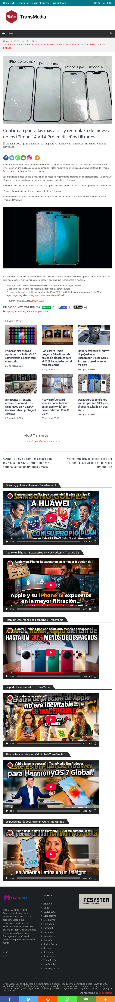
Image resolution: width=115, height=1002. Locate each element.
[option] (43, 3)
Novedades (9, 147)
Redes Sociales (51, 944)
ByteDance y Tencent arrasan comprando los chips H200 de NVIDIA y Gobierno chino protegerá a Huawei (20, 406)
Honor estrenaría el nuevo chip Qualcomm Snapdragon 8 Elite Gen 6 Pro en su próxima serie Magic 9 (93, 357)
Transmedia (32, 143)
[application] (51, 518)
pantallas (43, 311)
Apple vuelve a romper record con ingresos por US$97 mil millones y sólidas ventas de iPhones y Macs (27, 462)
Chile (46, 907)
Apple (10, 311)
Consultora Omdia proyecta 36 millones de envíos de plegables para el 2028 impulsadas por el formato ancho (57, 357)
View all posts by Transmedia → (42, 441)
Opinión (48, 940)
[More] (37, 155)
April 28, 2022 (37, 301)
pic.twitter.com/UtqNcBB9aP (50, 295)
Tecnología (49, 960)
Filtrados (78, 143)
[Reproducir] (6, 541)
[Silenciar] (90, 541)
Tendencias (49, 964)
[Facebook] (6, 155)
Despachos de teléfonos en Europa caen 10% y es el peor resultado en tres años (93, 405)
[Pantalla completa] (94, 541)
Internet (90, 143)
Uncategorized (51, 968)
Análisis (47, 903)
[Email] (23, 155)
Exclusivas (65, 143)
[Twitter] (11, 155)
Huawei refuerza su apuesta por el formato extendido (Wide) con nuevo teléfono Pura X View (55, 406)
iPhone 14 (19, 311)
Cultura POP (50, 911)
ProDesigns (105, 993)
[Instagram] (29, 155)
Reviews (48, 952)
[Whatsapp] (17, 155)
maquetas (31, 311)
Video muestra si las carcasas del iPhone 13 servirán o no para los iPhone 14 (89, 462)
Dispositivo (50, 143)
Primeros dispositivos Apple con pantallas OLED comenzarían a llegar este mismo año (20, 356)
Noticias (101, 143)
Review (47, 948)
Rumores (48, 956)
